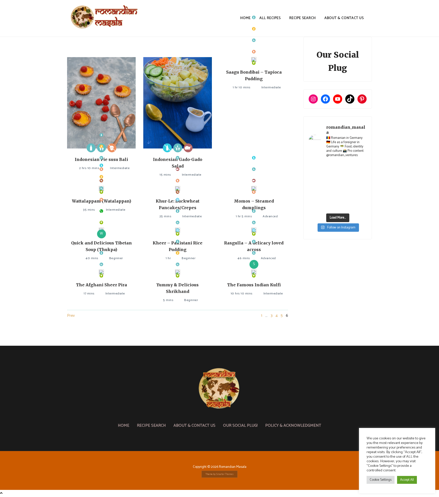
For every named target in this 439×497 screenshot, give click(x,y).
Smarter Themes (224, 474)
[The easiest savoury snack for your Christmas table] (314, 176)
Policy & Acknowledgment (293, 425)
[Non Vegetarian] (188, 147)
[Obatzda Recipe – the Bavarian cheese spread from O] (345, 205)
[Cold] (177, 199)
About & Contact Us (344, 18)
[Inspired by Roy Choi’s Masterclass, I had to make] (330, 186)
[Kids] (254, 40)
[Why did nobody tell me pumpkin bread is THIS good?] (314, 196)
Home (245, 18)
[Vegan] (101, 211)
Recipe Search (302, 18)
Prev (71, 315)
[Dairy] (91, 147)
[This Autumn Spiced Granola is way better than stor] (314, 205)
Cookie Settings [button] (380, 480)
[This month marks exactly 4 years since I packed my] (314, 167)
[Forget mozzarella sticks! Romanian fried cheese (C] (360, 196)
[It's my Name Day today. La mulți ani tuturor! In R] (360, 176)
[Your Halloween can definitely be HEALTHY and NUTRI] (345, 186)
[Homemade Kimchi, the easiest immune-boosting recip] (330, 196)
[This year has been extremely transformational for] (330, 167)
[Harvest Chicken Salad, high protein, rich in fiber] (360, 205)
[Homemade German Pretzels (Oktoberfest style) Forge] (330, 205)
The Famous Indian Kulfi (254, 284)
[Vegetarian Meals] (254, 63)
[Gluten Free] (254, 28)
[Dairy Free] (167, 147)
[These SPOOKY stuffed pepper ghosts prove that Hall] (360, 186)
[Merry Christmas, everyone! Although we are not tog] (345, 167)
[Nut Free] (111, 147)
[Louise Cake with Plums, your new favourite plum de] (345, 196)
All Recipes (270, 18)
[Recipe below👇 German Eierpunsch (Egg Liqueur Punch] (360, 167)
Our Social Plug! (240, 425)
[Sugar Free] (177, 192)
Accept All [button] (407, 480)
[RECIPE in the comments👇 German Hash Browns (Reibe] (330, 176)
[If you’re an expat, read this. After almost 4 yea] (345, 176)
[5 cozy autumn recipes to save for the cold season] (314, 186)
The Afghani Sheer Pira (101, 284)
